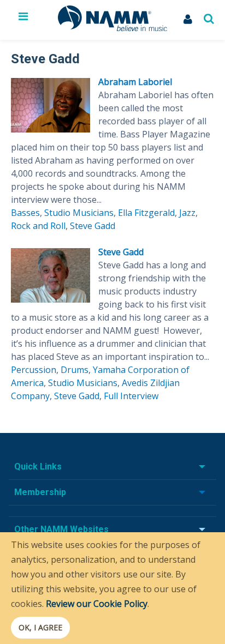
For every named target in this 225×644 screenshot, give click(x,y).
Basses (25, 213)
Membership (40, 492)
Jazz (187, 213)
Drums (74, 370)
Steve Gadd (92, 226)
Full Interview (131, 396)
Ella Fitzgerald (146, 213)
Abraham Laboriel (135, 82)
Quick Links (38, 466)
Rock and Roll (38, 226)
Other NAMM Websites (61, 529)
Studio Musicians (79, 213)
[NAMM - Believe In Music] (112, 28)
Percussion (33, 370)
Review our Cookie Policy (96, 604)
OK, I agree (40, 627)
